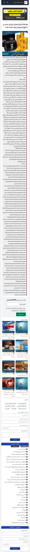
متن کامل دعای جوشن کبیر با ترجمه (19, 464)
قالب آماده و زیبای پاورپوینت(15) (19, 451)
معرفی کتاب (24, 497)
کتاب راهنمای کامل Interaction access (19, 522)
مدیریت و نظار (22, 408)
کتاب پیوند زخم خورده (22, 520)
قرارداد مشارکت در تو (9, 406)
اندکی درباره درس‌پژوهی (22, 487)
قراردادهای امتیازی (21, 406)
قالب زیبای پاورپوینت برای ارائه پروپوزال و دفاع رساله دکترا (15, 467)
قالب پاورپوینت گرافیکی (21, 505)
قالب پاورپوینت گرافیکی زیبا (21, 474)
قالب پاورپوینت (23, 489)
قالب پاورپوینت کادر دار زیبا (20, 469)
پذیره (7, 408)
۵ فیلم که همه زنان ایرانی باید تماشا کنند (18, 454)
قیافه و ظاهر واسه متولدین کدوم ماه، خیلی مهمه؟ (16, 479)
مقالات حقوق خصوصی (9, 403)
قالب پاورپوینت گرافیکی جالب (20, 484)
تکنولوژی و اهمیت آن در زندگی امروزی (19, 507)
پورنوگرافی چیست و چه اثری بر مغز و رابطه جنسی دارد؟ (16, 462)
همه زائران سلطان (22, 492)
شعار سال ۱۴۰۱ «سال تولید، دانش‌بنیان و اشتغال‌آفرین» (16, 456)
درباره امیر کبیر (23, 517)
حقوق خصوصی (21, 403)
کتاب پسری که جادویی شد (21, 495)
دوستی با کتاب (23, 500)
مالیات (13, 408)
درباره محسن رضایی (22, 502)
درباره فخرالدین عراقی (22, 515)
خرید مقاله (21, 314)
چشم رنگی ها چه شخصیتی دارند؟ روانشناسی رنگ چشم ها (15, 482)
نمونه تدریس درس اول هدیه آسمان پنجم (18, 477)
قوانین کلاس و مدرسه (22, 449)
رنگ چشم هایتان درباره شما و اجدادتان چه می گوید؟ (16, 459)
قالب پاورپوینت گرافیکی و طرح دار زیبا (19, 472)
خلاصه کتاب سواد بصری (21, 512)
